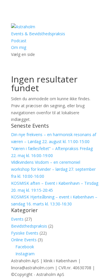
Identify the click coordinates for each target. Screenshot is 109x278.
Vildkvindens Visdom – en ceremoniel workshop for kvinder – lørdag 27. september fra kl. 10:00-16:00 (53, 169)
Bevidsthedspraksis (29, 226)
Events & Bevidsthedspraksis (38, 33)
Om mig (18, 47)
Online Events (24, 239)
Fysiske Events (24, 233)
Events (17, 219)
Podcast (18, 40)
